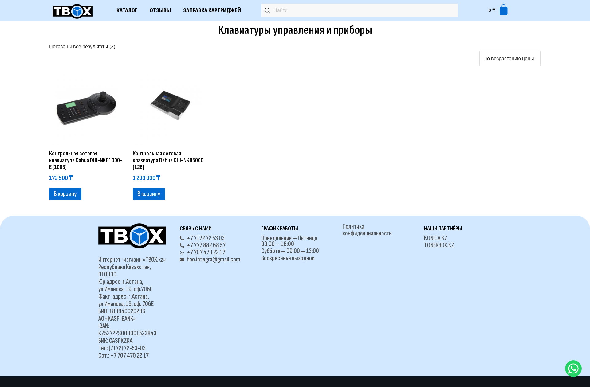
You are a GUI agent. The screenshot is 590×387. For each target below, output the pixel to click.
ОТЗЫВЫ (160, 10)
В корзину (65, 194)
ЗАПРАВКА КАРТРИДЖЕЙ (212, 10)
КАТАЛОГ (126, 10)
